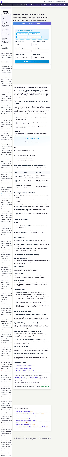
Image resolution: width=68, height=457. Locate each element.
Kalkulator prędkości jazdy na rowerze (6, 81)
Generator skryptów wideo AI (6, 437)
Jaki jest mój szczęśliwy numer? (6, 176)
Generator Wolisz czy (6, 425)
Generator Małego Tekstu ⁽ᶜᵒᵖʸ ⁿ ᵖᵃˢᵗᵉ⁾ (6, 154)
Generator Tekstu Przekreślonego (6, 273)
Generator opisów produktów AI (6, 435)
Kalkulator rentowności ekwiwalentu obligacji (26, 415)
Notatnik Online (4, 280)
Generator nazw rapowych (6, 388)
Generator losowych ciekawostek (6, 409)
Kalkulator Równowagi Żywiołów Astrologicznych (6, 288)
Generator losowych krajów (6, 165)
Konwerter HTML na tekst (6, 362)
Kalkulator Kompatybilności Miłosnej (6, 53)
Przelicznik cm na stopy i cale (6, 139)
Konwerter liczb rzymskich (6, 133)
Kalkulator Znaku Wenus (6, 61)
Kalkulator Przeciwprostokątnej (6, 103)
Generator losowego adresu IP (6, 252)
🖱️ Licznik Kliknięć (5, 340)
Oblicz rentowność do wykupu (32, 61)
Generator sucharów (5, 405)
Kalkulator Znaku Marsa (6, 92)
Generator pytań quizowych (6, 412)
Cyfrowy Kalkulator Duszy (6, 96)
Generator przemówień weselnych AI (6, 431)
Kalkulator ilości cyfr (5, 182)
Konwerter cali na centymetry (6, 373)
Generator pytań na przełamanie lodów (6, 420)
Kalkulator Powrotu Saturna (6, 262)
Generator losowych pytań (6, 211)
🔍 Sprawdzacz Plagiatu (6, 193)
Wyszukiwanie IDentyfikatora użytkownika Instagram (6, 120)
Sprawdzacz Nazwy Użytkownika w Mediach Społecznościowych (6, 219)
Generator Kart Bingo (5, 128)
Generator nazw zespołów (6, 390)
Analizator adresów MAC (6, 239)
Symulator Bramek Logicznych (6, 377)
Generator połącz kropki (6, 349)
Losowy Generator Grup (6, 79)
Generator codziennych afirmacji (6, 303)
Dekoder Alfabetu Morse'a (6, 271)
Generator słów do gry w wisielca (6, 414)
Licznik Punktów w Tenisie (6, 321)
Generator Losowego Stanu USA (6, 306)
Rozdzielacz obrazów (5, 64)
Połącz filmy (3, 234)
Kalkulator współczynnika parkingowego (6, 334)
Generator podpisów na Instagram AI (6, 442)
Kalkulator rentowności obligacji (23, 418)
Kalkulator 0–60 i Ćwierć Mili (6, 368)
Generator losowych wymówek (6, 310)
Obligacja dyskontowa (22, 33)
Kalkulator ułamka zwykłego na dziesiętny (6, 204)
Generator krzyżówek (6, 105)
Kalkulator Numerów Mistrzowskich (6, 295)
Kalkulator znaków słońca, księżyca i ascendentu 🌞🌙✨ (6, 57)
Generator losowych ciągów (6, 226)
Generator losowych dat (6, 55)
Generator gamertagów (6, 381)
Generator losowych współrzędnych (6, 308)
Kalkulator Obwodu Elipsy (6, 100)
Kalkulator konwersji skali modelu (6, 245)
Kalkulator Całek (4, 353)
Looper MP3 (3, 278)
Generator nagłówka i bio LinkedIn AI (6, 444)
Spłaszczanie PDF (5, 453)
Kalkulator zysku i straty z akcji (6, 319)
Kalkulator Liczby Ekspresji (6, 221)
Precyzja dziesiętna (37, 54)
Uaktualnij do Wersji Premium (47, 4)
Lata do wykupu (36, 48)
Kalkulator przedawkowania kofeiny (6, 161)
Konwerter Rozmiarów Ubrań (6, 163)
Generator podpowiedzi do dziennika (6, 399)
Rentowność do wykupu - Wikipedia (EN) (25, 365)
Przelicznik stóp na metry (6, 66)
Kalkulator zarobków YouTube (6, 202)
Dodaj (27, 4)
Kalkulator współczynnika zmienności (6, 336)
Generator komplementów (6, 401)
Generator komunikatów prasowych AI (6, 433)
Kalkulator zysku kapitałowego (5, 42)
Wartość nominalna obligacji (39, 41)
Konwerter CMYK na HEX (6, 360)
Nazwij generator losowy (6, 152)
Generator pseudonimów (6, 386)
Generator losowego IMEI (6, 366)
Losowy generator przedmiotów (6, 59)
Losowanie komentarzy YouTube (6, 131)
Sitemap (42, 437)
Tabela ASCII (4, 299)
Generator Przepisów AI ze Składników (6, 327)
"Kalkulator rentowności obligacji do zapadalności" (26, 377)
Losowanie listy (4, 87)
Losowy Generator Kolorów (6, 137)
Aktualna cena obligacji (20, 41)
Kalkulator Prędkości (5, 122)
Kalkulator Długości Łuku (6, 215)
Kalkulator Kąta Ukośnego (6, 284)
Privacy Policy (29, 438)
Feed (46, 437)
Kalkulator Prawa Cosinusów (6, 286)
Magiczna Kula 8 (4, 174)
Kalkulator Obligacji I (20, 422)
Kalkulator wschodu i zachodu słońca (6, 265)
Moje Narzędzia (35, 4)
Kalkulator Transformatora (6, 332)
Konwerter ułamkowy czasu (6, 141)
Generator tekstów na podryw (6, 403)
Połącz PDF (3, 206)
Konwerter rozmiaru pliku (6, 249)
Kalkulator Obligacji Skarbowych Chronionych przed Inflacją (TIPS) (30, 426)
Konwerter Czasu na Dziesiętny (6, 269)
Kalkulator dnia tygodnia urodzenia (6, 187)
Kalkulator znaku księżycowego (6, 107)
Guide (49, 437)
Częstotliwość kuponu (20, 54)
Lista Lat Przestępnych (6, 232)
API (14, 438)
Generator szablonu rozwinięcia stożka (6, 157)
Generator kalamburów (6, 418)
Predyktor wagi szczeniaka (6, 236)
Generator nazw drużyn (6, 383)
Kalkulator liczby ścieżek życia (6, 83)
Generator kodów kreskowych (6, 228)
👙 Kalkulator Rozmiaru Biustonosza (6, 370)
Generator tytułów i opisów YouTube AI (6, 440)
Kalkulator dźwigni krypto (6, 150)
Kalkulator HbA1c (4, 200)
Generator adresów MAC (6, 347)
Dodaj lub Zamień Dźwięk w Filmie (6, 293)
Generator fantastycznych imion (6, 392)
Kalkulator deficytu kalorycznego (6, 213)
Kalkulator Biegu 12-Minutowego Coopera (6, 351)
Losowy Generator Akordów (6, 323)
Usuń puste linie (4, 267)
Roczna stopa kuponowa (20, 48)
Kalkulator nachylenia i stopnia (6, 135)
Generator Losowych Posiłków (6, 85)
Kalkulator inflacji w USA (6, 126)
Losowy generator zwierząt (6, 115)
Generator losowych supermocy (6, 172)
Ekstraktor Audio (4, 159)
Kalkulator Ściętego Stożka (6, 329)
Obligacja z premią (34, 33)
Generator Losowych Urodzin (6, 254)
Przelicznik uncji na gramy (6, 342)
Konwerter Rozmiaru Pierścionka (6, 364)
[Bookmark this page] (64, 5)
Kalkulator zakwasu (5, 291)
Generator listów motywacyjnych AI (6, 448)
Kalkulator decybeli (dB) (6, 243)
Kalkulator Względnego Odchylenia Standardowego (6, 167)
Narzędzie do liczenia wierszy (6, 178)
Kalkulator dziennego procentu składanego (6, 282)
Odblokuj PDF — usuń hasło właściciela (6, 455)
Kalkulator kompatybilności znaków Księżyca (6, 51)
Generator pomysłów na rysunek (6, 396)
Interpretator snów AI (5, 427)
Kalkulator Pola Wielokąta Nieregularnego (6, 312)
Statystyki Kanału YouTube (6, 77)
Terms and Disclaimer (20, 438)
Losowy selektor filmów (6, 90)
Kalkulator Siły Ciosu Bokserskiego (6, 314)
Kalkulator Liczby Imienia (6, 98)
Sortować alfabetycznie (6, 185)
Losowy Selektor (4, 297)
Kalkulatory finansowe (6, 4)
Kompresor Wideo (5, 189)
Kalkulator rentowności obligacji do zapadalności (26, 420)
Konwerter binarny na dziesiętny (6, 247)
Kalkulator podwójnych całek (6, 355)
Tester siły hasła (4, 301)
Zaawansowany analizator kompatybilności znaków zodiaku (6, 144)
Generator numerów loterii (6, 260)
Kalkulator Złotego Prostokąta (6, 358)
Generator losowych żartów (6, 407)
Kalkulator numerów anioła (6, 70)
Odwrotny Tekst (4, 180)
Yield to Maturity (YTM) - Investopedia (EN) (25, 370)
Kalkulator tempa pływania (6, 217)
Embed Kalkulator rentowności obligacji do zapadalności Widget (40, 66)
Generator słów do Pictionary (6, 416)
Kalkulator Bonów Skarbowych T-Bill (24, 424)
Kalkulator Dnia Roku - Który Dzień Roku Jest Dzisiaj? (6, 111)
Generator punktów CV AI (6, 446)
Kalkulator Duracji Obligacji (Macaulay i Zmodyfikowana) (28, 413)
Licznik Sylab (4, 94)
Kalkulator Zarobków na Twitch (6, 316)
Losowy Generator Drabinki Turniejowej (6, 74)
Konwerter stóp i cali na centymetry (6, 113)
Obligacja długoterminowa (34, 37)
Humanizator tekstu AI (6, 224)
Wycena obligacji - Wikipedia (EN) (23, 368)
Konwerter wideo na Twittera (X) (6, 379)
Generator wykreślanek (6, 148)
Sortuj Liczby (4, 375)
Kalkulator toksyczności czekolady (6, 275)
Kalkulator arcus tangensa (6, 241)
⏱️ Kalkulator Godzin (5, 169)
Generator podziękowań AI (6, 429)
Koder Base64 (4, 338)
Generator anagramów (6, 208)
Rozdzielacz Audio (5, 118)
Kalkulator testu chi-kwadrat (6, 146)
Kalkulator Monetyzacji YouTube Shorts (6, 256)
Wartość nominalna (21, 37)
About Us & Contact (37, 438)
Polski (34, 439)
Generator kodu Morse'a (6, 124)
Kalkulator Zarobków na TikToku (6, 198)
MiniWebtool (41, 378)
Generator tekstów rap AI (6, 450)
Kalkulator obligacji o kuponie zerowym (24, 428)
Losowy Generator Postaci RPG (6, 191)
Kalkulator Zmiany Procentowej (6, 230)
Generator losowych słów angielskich (6, 72)
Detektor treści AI (5, 325)
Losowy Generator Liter (6, 258)
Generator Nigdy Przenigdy (6, 422)
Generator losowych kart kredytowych (6, 195)
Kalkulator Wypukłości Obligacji (23, 411)
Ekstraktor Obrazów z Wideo (6, 345)
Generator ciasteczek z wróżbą (6, 394)
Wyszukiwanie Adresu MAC (6, 109)
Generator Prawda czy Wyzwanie (6, 68)
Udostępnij (58, 4)
